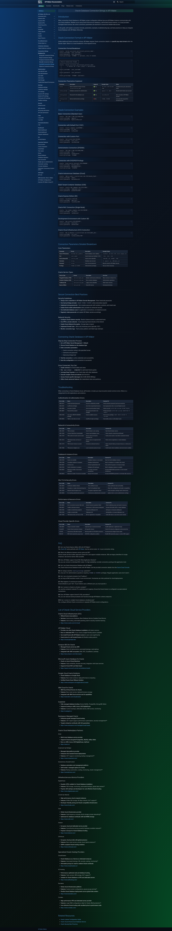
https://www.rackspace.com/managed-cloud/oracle (75, 725)
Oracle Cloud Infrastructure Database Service (73, 922)
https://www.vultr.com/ (67, 819)
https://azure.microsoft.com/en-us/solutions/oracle (75, 668)
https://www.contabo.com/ (68, 907)
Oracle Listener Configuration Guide (71, 919)
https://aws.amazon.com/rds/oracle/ (71, 654)
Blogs (62, 6)
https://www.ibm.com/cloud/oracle (71, 697)
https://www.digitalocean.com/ (69, 791)
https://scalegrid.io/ (66, 711)
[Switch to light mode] (114, 2)
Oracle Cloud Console (123, 567)
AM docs (41, 6)
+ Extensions (78, 6)
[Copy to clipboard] (132, 51)
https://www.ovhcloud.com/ (69, 847)
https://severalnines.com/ (68, 772)
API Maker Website (42, 929)
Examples (48, 6)
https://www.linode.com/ (68, 805)
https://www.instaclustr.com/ (69, 758)
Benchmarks (56, 6)
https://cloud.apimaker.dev (68, 639)
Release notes (69, 6)
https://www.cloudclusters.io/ (69, 866)
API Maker (81, 549)
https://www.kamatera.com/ (69, 894)
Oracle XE (63, 549)
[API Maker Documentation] (40, 2)
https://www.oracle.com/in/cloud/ (70, 623)
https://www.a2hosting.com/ (69, 880)
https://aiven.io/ (65, 744)
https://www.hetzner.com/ (68, 833)
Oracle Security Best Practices (69, 924)
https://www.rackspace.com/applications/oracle (74, 682)
